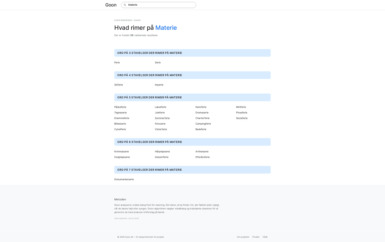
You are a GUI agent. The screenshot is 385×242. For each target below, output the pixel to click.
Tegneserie (120, 112)
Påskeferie (120, 107)
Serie (158, 62)
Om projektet (243, 237)
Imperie (159, 84)
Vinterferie (161, 129)
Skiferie (118, 84)
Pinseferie (241, 112)
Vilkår (265, 237)
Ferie (117, 62)
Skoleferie (242, 118)
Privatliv (256, 237)
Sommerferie (162, 118)
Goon (110, 5)
